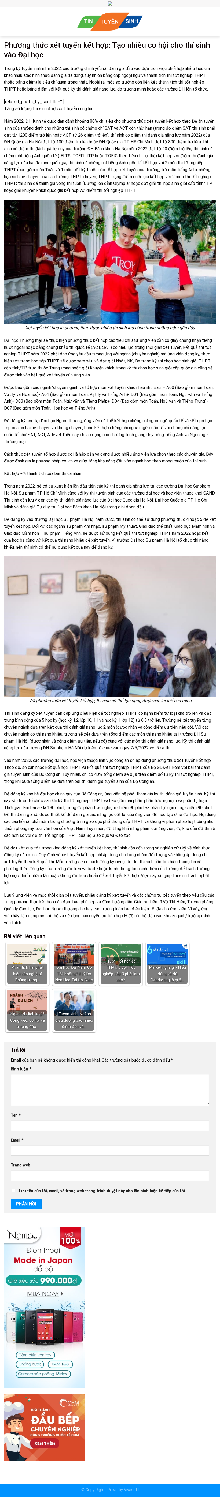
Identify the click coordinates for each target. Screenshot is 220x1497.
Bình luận (21, 1069)
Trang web (20, 1165)
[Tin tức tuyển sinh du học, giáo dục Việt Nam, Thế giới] (110, 21)
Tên (16, 1115)
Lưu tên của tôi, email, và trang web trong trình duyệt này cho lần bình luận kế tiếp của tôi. (102, 1191)
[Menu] (6, 21)
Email (17, 1140)
